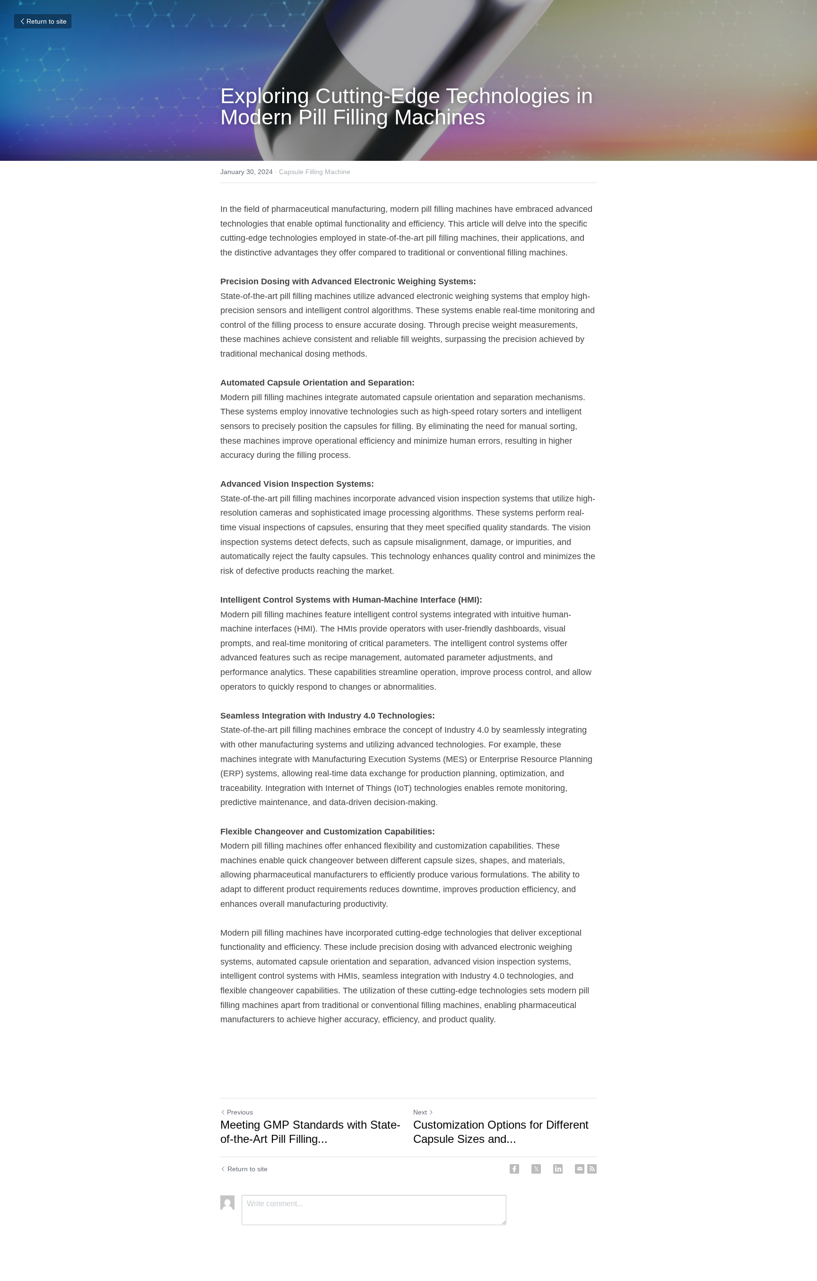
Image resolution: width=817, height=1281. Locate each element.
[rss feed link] (592, 1169)
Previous (240, 1112)
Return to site (46, 21)
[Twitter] (536, 1169)
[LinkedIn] (558, 1169)
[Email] (579, 1169)
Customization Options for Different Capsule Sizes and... (501, 1131)
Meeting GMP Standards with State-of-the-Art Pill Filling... (310, 1131)
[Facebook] (514, 1169)
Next (420, 1112)
